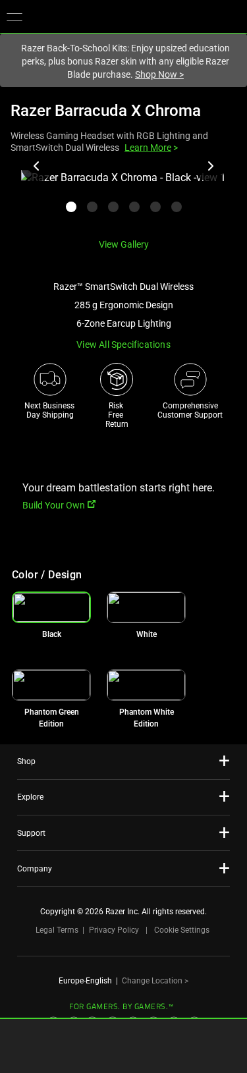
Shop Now (159, 74)
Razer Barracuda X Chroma (106, 110)
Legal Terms (57, 930)
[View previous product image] (37, 166)
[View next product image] (210, 166)
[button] (14, 16)
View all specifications (123, 344)
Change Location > (155, 980)
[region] (123, 198)
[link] (146, 607)
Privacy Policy (114, 930)
